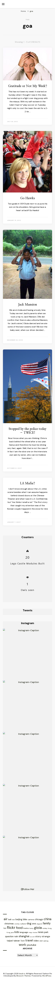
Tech (22, 941)
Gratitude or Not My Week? (27, 86)
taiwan (16, 940)
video (36, 940)
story (38, 936)
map (30, 932)
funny (31, 928)
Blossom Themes (23, 976)
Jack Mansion (27, 304)
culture (23, 924)
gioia (38, 927)
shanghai (24, 936)
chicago (39, 919)
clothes (17, 924)
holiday (44, 928)
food (19, 928)
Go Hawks (27, 198)
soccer (32, 937)
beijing (18, 919)
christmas (9, 923)
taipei (10, 940)
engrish (39, 924)
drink (34, 923)
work (22, 945)
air (6, 919)
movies (35, 932)
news (40, 932)
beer (13, 920)
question (9, 936)
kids (16, 932)
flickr (11, 927)
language (24, 932)
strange (46, 936)
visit (41, 941)
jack (12, 932)
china (47, 919)
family (47, 923)
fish (5, 928)
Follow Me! (28, 889)
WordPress (46, 976)
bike (25, 919)
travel (29, 940)
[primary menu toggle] (3, 4)
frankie (26, 928)
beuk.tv (22, 973)
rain (16, 936)
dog (29, 923)
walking (45, 941)
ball (9, 919)
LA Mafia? (27, 483)
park (46, 932)
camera (31, 919)
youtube (31, 945)
